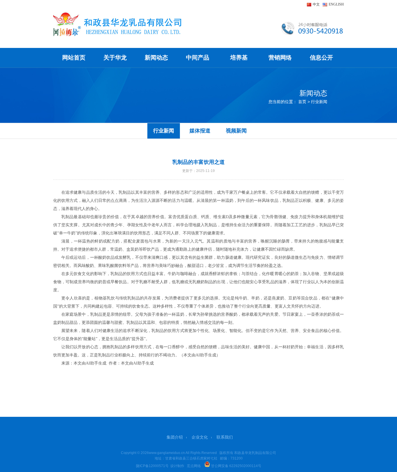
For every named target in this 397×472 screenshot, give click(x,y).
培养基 (239, 57)
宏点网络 (194, 466)
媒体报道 (199, 131)
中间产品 (197, 57)
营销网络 (280, 57)
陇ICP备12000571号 (152, 466)
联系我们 (225, 437)
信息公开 (321, 57)
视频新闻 (236, 131)
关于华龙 (115, 57)
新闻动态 (156, 57)
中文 (316, 4)
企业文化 (200, 437)
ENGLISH (336, 4)
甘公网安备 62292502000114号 (235, 466)
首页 (302, 101)
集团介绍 (175, 437)
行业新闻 (163, 131)
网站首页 (73, 57)
